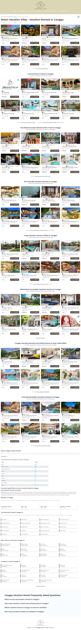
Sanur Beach (4, 534)
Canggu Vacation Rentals (42, 68)
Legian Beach (63, 530)
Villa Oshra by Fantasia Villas (68, 113)
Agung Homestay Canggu (27, 361)
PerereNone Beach (6, 523)
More (21, 22)
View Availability (14, 42)
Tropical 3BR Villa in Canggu (68, 92)
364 (35, 471)
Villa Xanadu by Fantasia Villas (8, 113)
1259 (36, 466)
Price (9, 22)
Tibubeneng (27, 40)
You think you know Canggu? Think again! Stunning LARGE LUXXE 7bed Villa (10, 437)
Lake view (12, 490)
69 (35, 475)
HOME (14, 11)
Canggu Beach (5, 526)
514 (35, 469)
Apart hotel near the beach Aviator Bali (70, 307)
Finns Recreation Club (64, 519)
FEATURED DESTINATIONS (49, 11)
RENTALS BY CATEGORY (35, 11)
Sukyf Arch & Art (63, 523)
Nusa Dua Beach (24, 534)
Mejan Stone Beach (45, 526)
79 (35, 473)
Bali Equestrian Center (45, 523)
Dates (3, 22)
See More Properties (40, 338)
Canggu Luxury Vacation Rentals (28, 122)
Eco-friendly (18, 490)
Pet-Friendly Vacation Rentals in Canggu (39, 230)
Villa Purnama (25, 38)
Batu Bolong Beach (45, 519)
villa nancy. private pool (47, 329)
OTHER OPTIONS (63, 11)
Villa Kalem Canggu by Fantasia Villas (50, 113)
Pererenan (6, 94)
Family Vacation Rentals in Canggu (41, 284)
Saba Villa (44, 38)
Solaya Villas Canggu (46, 361)
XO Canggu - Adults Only (7, 307)
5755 (36, 464)
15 (35, 480)
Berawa (46, 40)
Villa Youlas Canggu (26, 146)
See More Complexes (40, 586)
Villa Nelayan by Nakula (47, 307)
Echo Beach (4, 519)
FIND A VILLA (22, 11)
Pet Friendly (6, 490)
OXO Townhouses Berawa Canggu (69, 146)
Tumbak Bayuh (47, 148)
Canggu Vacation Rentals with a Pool (42, 176)
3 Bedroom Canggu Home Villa (8, 275)
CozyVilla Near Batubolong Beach (29, 200)
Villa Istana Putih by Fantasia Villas (49, 92)
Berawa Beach (24, 519)
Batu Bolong (7, 40)
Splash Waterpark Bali (25, 523)
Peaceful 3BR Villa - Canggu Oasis (29, 436)
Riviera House (25, 307)
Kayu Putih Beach (5, 530)
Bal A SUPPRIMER (5, 92)
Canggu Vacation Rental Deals (42, 391)
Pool (2, 490)
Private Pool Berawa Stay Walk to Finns (30, 59)
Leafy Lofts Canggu (6, 167)
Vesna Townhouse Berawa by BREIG (49, 167)
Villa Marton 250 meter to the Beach (69, 275)
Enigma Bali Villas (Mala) (7, 361)
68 (35, 478)
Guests (15, 22)
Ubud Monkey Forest (45, 530)
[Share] (78, 16)
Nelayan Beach (63, 526)
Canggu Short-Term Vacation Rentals (42, 445)
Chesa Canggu (5, 146)
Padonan (66, 256)
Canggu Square (24, 526)
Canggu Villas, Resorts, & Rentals (49, 122)
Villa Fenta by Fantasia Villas (28, 113)
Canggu (3, 40)
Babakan (26, 202)
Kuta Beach (23, 530)
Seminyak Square (44, 534)
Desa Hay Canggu (45, 146)
